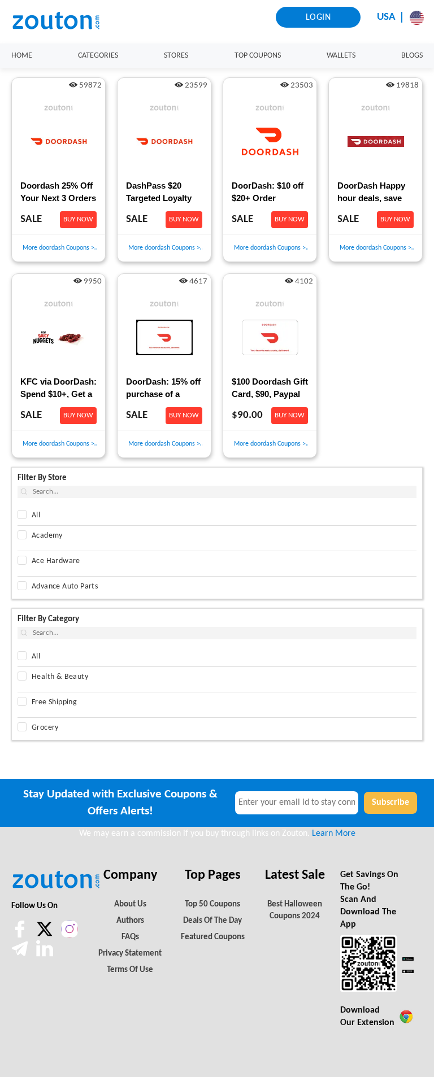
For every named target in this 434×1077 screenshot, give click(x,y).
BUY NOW (78, 219)
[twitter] (45, 935)
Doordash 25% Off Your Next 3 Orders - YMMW (58, 193)
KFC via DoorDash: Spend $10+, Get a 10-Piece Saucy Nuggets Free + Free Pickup (58, 389)
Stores (176, 55)
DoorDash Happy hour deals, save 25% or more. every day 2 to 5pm (375, 193)
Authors (130, 921)
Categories (98, 55)
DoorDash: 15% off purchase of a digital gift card (163, 389)
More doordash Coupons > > (58, 249)
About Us (130, 904)
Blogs (412, 55)
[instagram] (69, 929)
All (36, 515)
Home (21, 55)
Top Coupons (258, 55)
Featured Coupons (213, 937)
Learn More (333, 833)
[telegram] (21, 954)
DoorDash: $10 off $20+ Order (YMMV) (267, 193)
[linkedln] (44, 954)
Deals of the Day (212, 921)
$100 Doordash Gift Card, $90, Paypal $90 (270, 389)
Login (318, 17)
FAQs (130, 937)
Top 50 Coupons (212, 904)
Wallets (341, 55)
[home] (62, 21)
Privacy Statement (130, 953)
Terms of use (130, 970)
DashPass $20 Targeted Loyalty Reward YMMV (159, 193)
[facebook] (21, 935)
